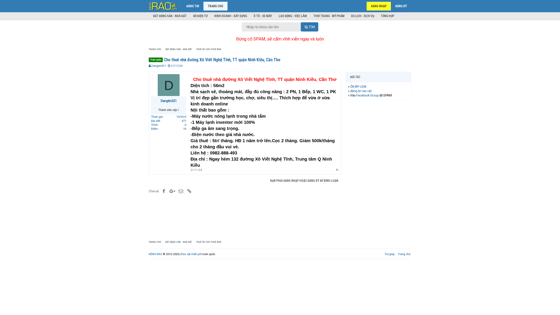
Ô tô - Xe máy (263, 16)
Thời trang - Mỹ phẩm (329, 16)
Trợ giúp (390, 254)
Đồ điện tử (200, 16)
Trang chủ (215, 6)
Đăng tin (192, 6)
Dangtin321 (158, 65)
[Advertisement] (378, 170)
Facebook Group (367, 95)
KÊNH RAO (155, 254)
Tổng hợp (387, 16)
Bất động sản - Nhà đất (170, 16)
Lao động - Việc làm (293, 16)
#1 (337, 170)
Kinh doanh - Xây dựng (230, 16)
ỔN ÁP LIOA (358, 86)
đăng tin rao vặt (361, 91)
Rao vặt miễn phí (191, 254)
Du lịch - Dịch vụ (362, 16)
